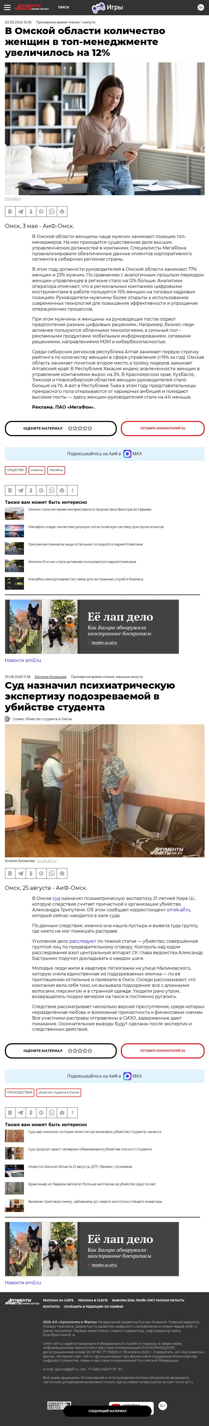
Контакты (51, 1307)
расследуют (83, 941)
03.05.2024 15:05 (18, 22)
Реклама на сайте (58, 1300)
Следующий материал (107, 1411)
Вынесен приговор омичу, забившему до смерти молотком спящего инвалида (95, 1201)
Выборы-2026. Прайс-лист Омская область (148, 1300)
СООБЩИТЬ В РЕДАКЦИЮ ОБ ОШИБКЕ (93, 1307)
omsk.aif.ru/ (47, 861)
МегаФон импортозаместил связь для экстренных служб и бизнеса (85, 579)
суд (57, 898)
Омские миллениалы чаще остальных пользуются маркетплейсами (85, 544)
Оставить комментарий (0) (162, 428)
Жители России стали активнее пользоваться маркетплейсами (82, 562)
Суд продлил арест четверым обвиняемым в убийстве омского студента (90, 1149)
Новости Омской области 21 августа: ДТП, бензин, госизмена (80, 1167)
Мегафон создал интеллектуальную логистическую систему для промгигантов (96, 527)
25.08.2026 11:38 (17, 677)
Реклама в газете (93, 1300)
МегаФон (13, 199)
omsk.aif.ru (178, 909)
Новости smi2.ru (23, 660)
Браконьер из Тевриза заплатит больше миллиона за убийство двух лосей (91, 1184)
